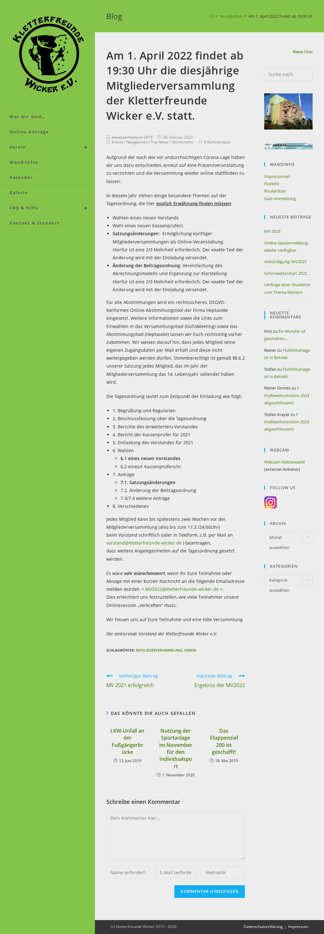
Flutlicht (271, 183)
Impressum (298, 926)
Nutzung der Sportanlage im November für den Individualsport (175, 748)
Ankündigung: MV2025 (285, 261)
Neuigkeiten (137, 142)
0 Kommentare (217, 142)
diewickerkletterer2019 (132, 137)
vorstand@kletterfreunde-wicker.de (144, 543)
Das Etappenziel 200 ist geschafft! (224, 741)
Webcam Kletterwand (284, 462)
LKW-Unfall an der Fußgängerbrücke (127, 741)
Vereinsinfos (183, 142)
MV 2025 (272, 231)
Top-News (160, 142)
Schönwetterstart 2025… (287, 273)
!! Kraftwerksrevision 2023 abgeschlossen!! (286, 395)
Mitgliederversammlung (159, 650)
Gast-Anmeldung (280, 198)
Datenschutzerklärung (263, 926)
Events (117, 142)
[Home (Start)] (211, 16)
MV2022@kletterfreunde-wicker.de (182, 589)
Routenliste (275, 191)
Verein (190, 650)
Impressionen (277, 176)
